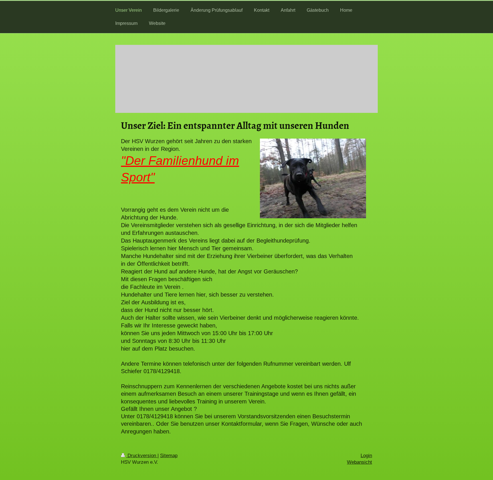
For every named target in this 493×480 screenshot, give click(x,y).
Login (366, 455)
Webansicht (359, 462)
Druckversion (141, 455)
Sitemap (168, 455)
